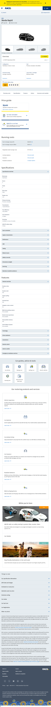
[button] (2, 8)
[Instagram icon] (18, 681)
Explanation (5, 78)
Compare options (31, 160)
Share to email (14, 22)
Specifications (16, 93)
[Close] (45, 3)
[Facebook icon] (5, 681)
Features (25, 93)
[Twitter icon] (9, 681)
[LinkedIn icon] (22, 681)
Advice (32, 93)
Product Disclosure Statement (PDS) (23, 627)
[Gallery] (25, 35)
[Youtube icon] (13, 681)
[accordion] (25, 579)
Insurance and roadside (42, 93)
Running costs (6, 93)
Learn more (7, 408)
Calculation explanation (8, 109)
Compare (45, 56)
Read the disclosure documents (31, 642)
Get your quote (30, 155)
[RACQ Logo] (45, 669)
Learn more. (19, 4)
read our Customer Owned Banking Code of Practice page (26, 661)
